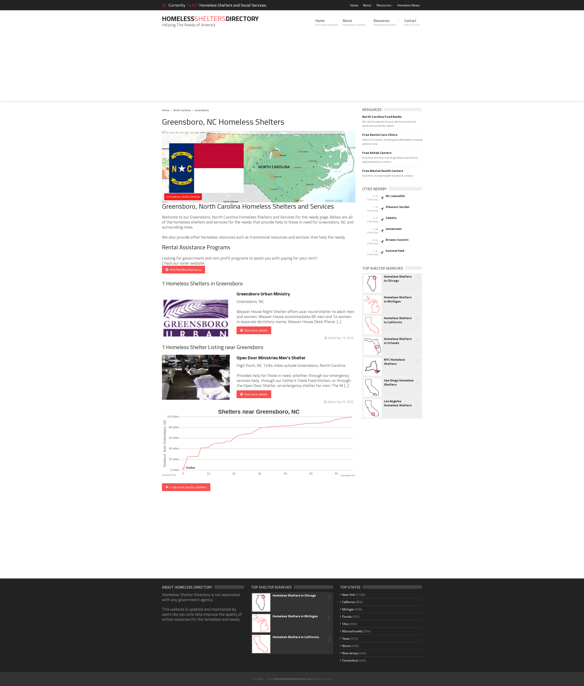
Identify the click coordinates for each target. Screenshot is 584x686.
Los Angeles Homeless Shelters (398, 403)
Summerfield (395, 251)
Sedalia (391, 218)
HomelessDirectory (210, 18)
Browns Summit (397, 240)
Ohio (345, 623)
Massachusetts (352, 631)
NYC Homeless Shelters (394, 361)
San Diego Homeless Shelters (399, 382)
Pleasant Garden (397, 207)
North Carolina (182, 110)
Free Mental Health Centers (382, 171)
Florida (347, 616)
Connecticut (350, 660)
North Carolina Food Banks (382, 117)
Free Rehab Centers (376, 153)
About (367, 5)
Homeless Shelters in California (398, 320)
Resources (384, 5)
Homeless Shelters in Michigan (398, 299)
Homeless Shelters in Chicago (398, 278)
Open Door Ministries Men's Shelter (271, 357)
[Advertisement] (292, 69)
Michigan (348, 609)
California (348, 601)
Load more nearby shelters (187, 487)
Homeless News (408, 5)
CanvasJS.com (348, 475)
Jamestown (394, 229)
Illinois (346, 645)
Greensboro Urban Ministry (263, 293)
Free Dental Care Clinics (379, 135)
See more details (255, 330)
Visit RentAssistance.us (184, 269)
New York (348, 594)
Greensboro (202, 110)
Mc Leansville (395, 196)
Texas (346, 638)
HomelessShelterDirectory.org (291, 679)
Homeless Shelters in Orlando (398, 341)
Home (354, 5)
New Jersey (350, 653)
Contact (412, 22)
